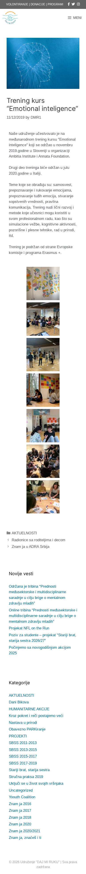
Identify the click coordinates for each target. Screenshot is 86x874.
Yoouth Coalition (22, 797)
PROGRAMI (55, 4)
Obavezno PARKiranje (27, 729)
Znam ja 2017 (20, 810)
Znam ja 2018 (20, 817)
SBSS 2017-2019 (23, 763)
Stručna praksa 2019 (26, 777)
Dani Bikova (19, 702)
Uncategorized (21, 790)
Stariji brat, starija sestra (29, 770)
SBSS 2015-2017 (23, 756)
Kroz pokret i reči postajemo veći (36, 716)
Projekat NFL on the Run (29, 628)
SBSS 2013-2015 (23, 750)
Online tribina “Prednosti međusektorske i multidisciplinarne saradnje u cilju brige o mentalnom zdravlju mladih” (43, 616)
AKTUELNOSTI (24, 533)
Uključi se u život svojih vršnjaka (36, 783)
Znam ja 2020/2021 (24, 831)
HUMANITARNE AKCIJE (29, 709)
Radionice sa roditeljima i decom (38, 540)
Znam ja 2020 (20, 824)
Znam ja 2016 (20, 804)
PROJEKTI (18, 736)
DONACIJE (38, 4)
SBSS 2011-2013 (23, 743)
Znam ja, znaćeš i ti (25, 838)
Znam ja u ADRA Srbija (30, 547)
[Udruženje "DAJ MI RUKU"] (11, 18)
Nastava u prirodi (23, 722)
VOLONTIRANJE (17, 4)
